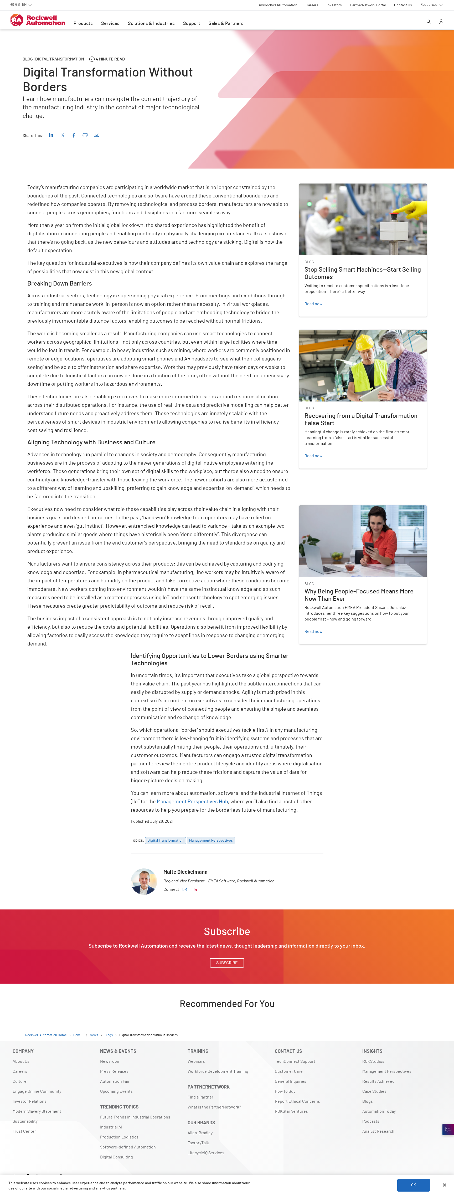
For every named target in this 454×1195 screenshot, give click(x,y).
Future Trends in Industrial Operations (135, 1117)
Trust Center (24, 1131)
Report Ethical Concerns (297, 1101)
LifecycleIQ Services (206, 1153)
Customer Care (289, 1071)
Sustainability (25, 1121)
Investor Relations (30, 1101)
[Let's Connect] (448, 1129)
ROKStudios (373, 1061)
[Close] (444, 1185)
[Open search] (429, 22)
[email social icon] (185, 889)
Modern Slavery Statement (37, 1111)
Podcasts (370, 1121)
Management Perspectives (386, 1071)
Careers (20, 1071)
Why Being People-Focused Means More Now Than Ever (350, 508)
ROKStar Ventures (291, 1111)
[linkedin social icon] (195, 889)
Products (83, 23)
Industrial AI (111, 1127)
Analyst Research (378, 1131)
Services (110, 23)
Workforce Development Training (218, 1071)
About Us (21, 1061)
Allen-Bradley (200, 1133)
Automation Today (379, 1111)
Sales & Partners (226, 23)
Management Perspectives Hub (192, 801)
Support (191, 23)
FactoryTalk (198, 1143)
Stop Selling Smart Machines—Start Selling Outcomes (347, 187)
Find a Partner (200, 1097)
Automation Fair (115, 1081)
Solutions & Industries (151, 23)
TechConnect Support (295, 1061)
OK (413, 1185)
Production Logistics (119, 1137)
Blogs (367, 1101)
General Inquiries (290, 1081)
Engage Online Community (37, 1091)
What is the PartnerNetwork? (214, 1107)
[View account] (441, 22)
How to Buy (285, 1091)
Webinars (196, 1061)
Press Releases (114, 1071)
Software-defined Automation (128, 1147)
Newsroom (110, 1061)
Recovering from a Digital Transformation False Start (347, 333)
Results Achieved (378, 1081)
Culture (20, 1081)
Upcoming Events (116, 1091)
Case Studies (374, 1091)
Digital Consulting (116, 1157)
